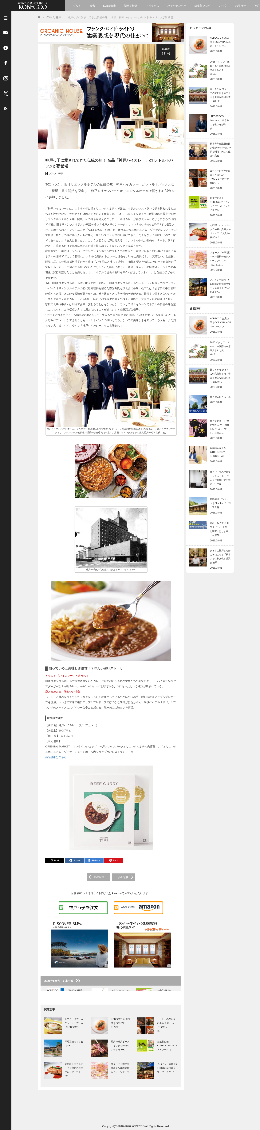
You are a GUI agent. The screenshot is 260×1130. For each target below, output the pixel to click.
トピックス (152, 5)
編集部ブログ (203, 5)
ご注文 (223, 5)
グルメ (77, 5)
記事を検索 (130, 5)
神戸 (61, 173)
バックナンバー (176, 5)
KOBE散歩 (109, 5)
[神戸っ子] (32, 5)
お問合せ (240, 5)
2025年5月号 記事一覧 (60, 980)
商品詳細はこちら (56, 757)
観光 (92, 5)
